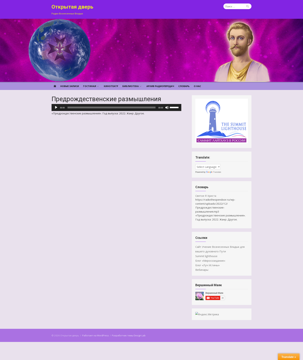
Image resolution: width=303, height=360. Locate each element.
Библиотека (130, 86)
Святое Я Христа (205, 195)
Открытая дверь (72, 7)
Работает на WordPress (95, 335)
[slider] (175, 107)
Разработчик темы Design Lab (129, 335)
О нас (197, 86)
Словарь (184, 86)
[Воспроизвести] (56, 107)
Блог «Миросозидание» (210, 260)
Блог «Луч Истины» (207, 265)
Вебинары (201, 269)
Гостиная (89, 86)
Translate (217, 172)
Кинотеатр (111, 86)
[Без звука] (167, 107)
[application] (116, 107)
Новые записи (69, 86)
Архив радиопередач (160, 86)
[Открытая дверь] (151, 50)
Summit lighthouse (206, 256)
